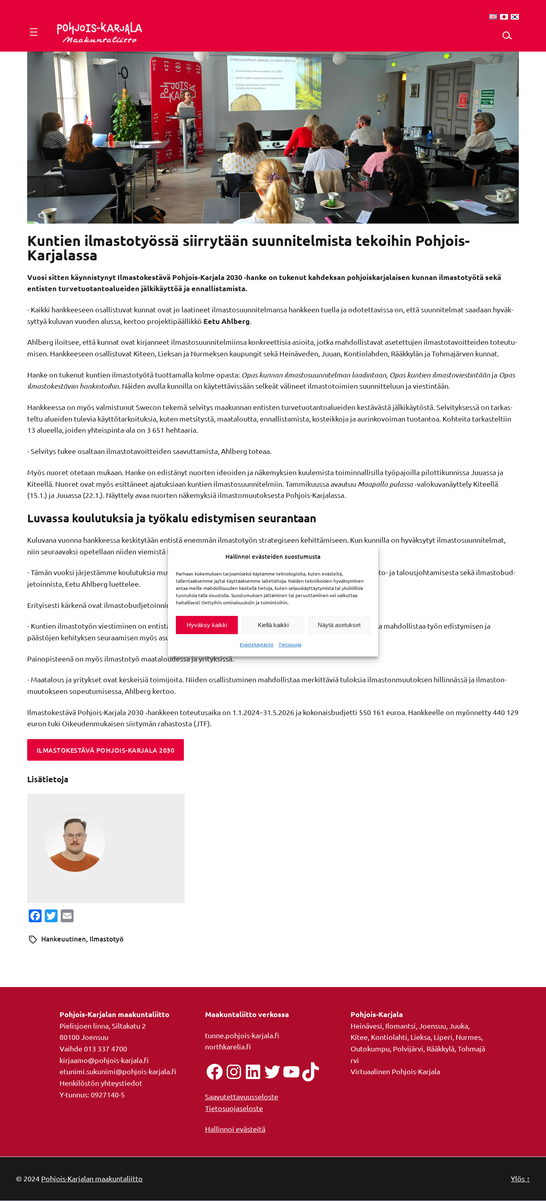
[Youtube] (291, 1071)
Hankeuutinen (63, 938)
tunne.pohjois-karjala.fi (242, 1035)
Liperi (443, 1037)
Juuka (458, 1025)
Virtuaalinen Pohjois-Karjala (395, 1071)
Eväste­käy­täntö (256, 644)
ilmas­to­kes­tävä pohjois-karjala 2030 (106, 749)
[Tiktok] (310, 1071)
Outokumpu (370, 1048)
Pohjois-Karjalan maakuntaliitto (92, 1178)
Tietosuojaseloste (234, 1108)
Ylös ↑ (520, 1178)
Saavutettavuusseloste (241, 1096)
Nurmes (468, 1037)
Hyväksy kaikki (207, 624)
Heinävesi (366, 1025)
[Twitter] (272, 1071)
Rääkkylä (440, 1048)
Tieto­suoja (290, 644)
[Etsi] (506, 35)
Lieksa (420, 1037)
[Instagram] (233, 1071)
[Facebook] (214, 1071)
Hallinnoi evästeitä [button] (235, 1129)
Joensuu (432, 1025)
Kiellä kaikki (273, 624)
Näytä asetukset (339, 624)
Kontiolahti (389, 1037)
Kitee (359, 1037)
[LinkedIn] (253, 1071)
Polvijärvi (408, 1048)
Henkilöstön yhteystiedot (101, 1083)
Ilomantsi (400, 1025)
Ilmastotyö (107, 938)
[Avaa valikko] (33, 32)
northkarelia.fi (228, 1046)
